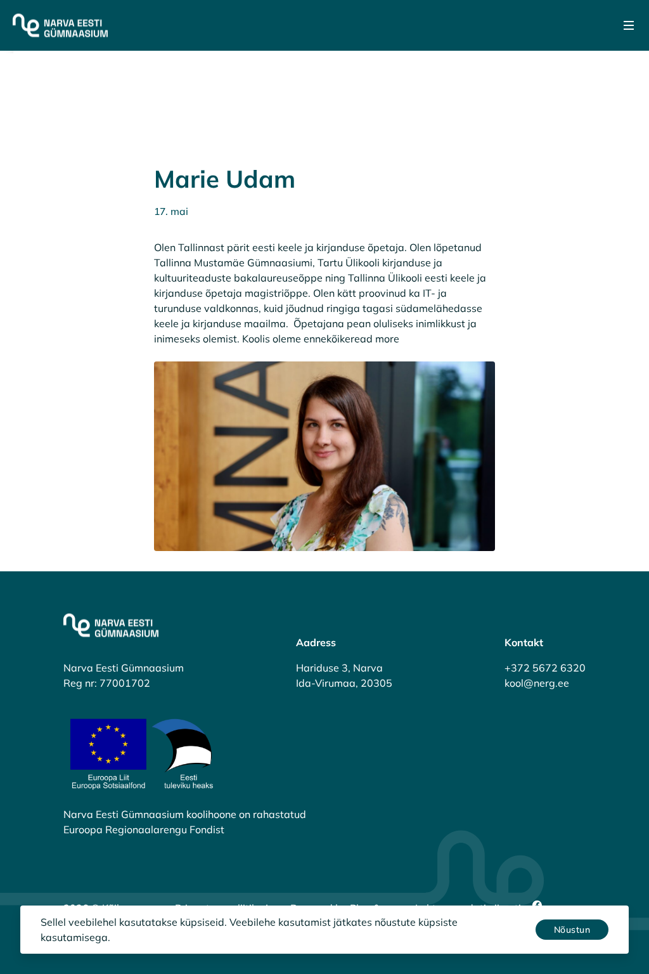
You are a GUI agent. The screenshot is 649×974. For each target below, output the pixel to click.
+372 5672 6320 (545, 667)
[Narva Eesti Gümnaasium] (60, 25)
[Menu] (629, 25)
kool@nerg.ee (536, 683)
